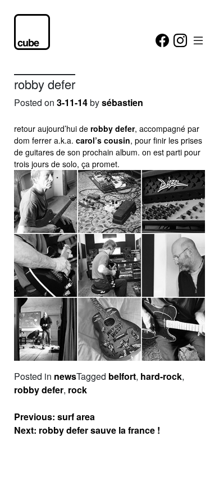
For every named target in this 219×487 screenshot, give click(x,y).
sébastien (122, 102)
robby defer (112, 128)
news (65, 376)
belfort (122, 376)
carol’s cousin (103, 140)
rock (77, 389)
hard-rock (161, 376)
